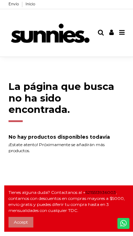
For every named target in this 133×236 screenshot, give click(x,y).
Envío (14, 4)
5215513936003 (100, 192)
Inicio (30, 4)
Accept (21, 222)
